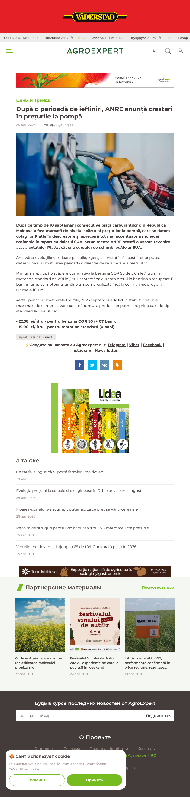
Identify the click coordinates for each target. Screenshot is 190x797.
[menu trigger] (9, 51)
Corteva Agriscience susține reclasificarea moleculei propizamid (38, 663)
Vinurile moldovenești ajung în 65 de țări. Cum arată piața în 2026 (76, 547)
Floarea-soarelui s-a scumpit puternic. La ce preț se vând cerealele (77, 509)
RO (155, 51)
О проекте (44, 748)
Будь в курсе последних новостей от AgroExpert (95, 703)
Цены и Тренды (33, 100)
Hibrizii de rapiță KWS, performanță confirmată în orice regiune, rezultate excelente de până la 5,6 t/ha (149, 663)
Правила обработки (108, 748)
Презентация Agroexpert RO (128, 755)
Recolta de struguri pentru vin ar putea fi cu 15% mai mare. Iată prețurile (82, 528)
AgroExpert (65, 125)
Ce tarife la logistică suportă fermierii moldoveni (60, 472)
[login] (180, 51)
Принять (94, 780)
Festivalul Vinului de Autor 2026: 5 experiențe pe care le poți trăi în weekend (94, 663)
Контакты (146, 748)
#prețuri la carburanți (36, 337)
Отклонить (37, 780)
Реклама (72, 748)
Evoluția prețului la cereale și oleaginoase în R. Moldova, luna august (79, 490)
